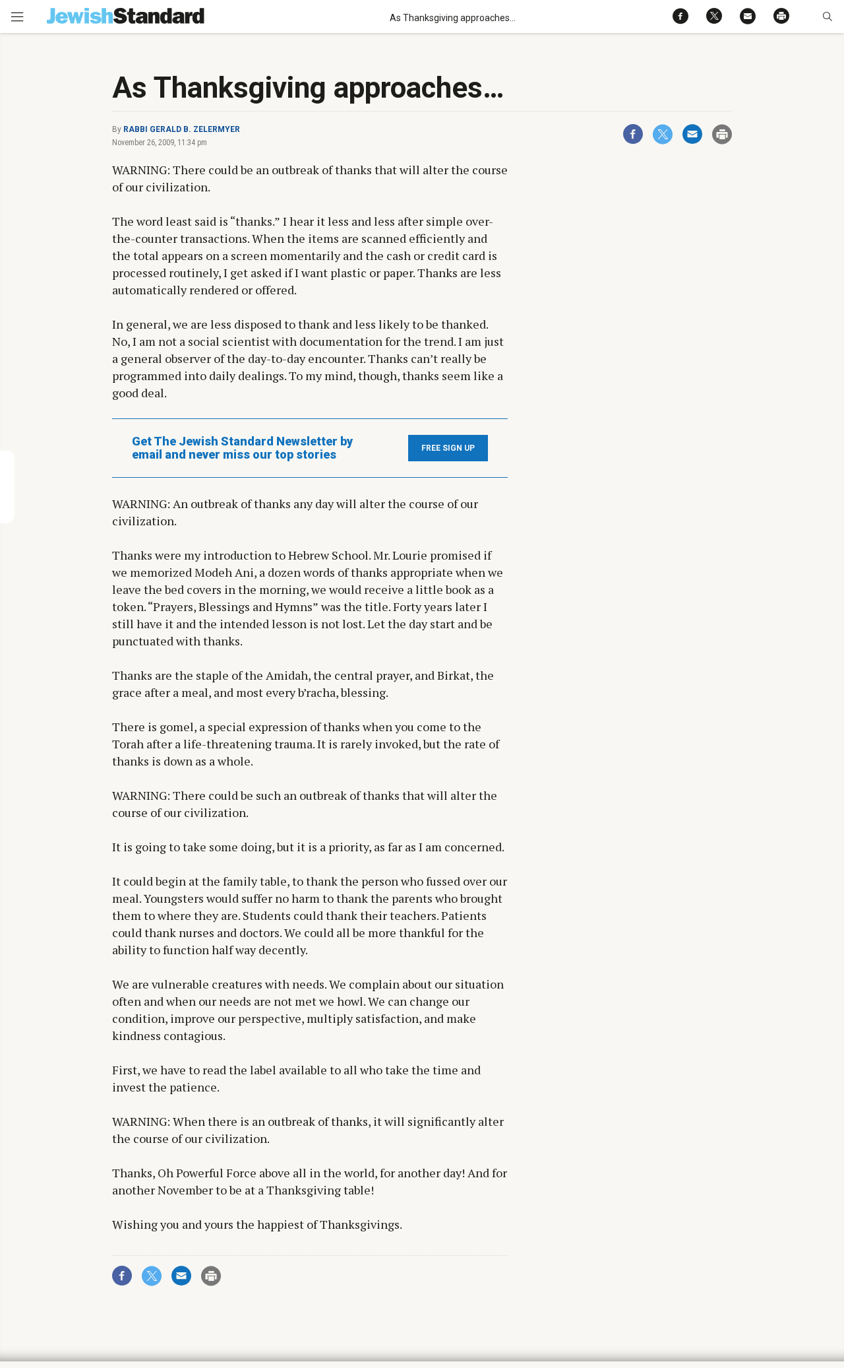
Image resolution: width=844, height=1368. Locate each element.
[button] (827, 16)
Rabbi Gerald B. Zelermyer (181, 129)
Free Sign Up (448, 448)
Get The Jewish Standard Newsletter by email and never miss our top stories (242, 448)
